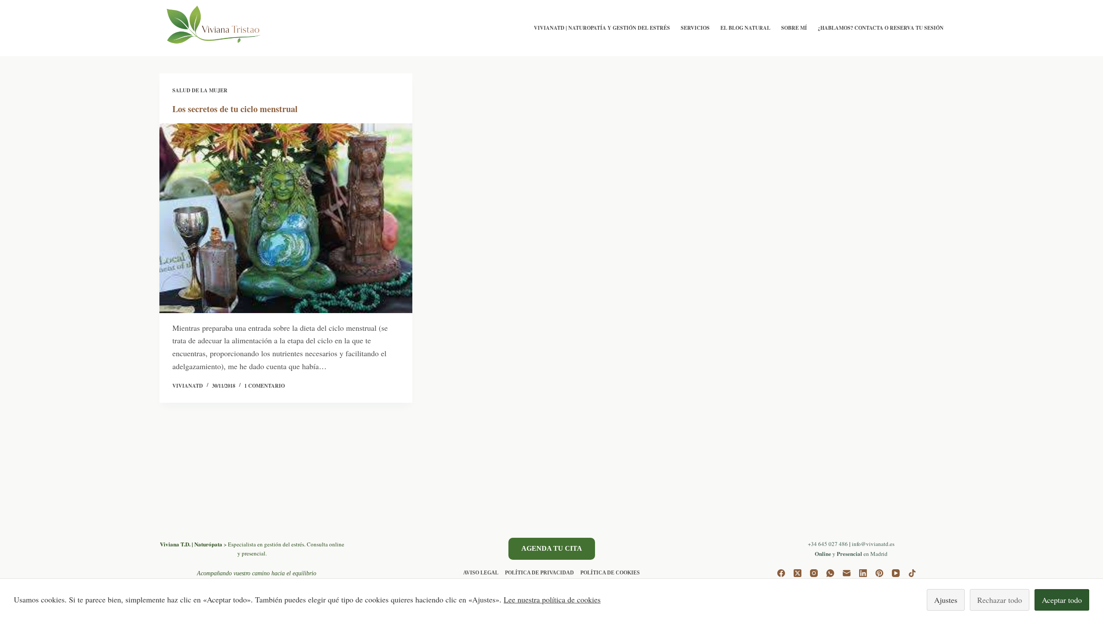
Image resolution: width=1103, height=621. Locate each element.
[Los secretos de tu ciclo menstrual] (285, 218)
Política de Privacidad (539, 573)
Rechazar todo (999, 600)
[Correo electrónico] (847, 573)
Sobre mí (794, 27)
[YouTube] (896, 573)
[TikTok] (912, 573)
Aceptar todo (1062, 600)
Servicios (695, 27)
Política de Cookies (610, 573)
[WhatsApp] (830, 573)
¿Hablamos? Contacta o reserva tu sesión (881, 27)
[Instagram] (814, 573)
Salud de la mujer (199, 90)
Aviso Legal (481, 573)
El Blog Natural (745, 27)
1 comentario (264, 385)
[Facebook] (781, 573)
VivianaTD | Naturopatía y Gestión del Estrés (602, 27)
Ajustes (945, 600)
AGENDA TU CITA (551, 548)
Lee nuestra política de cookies (552, 599)
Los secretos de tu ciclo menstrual (235, 109)
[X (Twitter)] (797, 573)
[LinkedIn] (863, 573)
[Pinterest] (879, 573)
